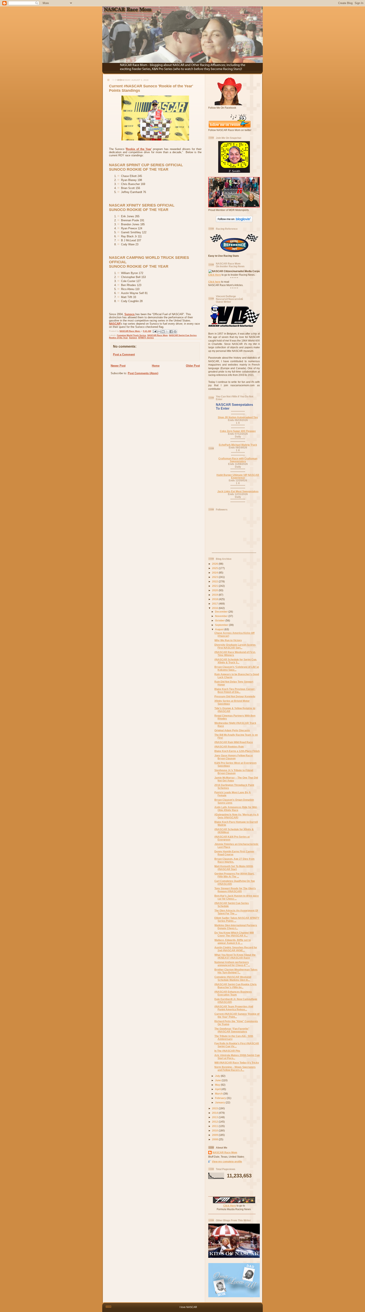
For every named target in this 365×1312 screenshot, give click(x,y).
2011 (215, 1126)
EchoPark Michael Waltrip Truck (238, 444)
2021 (215, 585)
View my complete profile (227, 1161)
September (222, 625)
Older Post (193, 365)
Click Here (214, 274)
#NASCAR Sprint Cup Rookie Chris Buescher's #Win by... (235, 986)
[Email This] (159, 331)
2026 (215, 563)
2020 (215, 590)
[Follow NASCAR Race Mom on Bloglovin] (234, 221)
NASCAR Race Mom (157, 335)
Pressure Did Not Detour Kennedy (234, 696)
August (219, 629)
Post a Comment (124, 354)
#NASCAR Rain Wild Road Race (233, 742)
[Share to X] (167, 331)
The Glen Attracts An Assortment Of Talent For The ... (236, 912)
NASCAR (114, 323)
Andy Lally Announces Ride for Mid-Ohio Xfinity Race (235, 808)
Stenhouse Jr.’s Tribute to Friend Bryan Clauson (233, 772)
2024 (215, 572)
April (218, 1089)
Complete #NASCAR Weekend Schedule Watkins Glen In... (232, 978)
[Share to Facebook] (171, 331)
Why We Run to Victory (228, 640)
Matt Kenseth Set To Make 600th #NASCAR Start (233, 868)
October (220, 620)
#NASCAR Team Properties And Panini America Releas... (233, 1008)
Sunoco (129, 314)
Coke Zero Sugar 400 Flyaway (238, 431)
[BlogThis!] (163, 331)
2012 (215, 1121)
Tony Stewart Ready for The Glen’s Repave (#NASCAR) (235, 890)
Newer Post (118, 365)
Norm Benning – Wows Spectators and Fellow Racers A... (235, 1068)
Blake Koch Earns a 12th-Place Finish (237, 751)
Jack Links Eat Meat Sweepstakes (238, 491)
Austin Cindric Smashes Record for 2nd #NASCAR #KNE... (235, 949)
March (219, 1093)
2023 (215, 577)
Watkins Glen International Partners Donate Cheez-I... (235, 927)
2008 (215, 1139)
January (220, 1102)
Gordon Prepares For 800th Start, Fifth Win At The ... (234, 875)
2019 (215, 594)
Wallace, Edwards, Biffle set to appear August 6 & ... (232, 941)
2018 (215, 599)
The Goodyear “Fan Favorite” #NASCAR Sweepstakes (231, 1030)
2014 (215, 1112)
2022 (215, 581)
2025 (215, 568)
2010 (215, 1130)
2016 (215, 608)
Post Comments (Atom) (143, 373)
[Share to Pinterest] (175, 331)
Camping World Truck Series (131, 335)
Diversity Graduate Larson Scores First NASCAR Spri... (235, 646)
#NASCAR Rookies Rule (229, 746)
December (221, 611)
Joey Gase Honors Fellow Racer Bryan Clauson (233, 757)
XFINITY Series (146, 337)
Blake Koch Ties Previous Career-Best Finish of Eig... (234, 690)
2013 (215, 1117)
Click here (214, 281)
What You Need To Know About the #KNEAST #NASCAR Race (235, 956)
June (218, 1080)
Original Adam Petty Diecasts (232, 730)
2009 (215, 1135)
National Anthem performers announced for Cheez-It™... (232, 963)
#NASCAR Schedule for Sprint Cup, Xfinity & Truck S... (235, 661)
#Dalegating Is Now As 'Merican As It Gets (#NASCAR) (236, 816)
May (218, 1084)
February (221, 1098)
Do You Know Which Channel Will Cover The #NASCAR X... (234, 934)
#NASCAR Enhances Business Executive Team (233, 993)
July (218, 1075)
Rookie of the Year (138, 149)
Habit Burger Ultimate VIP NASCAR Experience (238, 476)
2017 (215, 603)
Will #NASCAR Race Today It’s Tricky (236, 1062)
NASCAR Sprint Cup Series (183, 335)
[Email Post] (154, 331)
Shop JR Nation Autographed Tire (238, 417)
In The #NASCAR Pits (227, 1050)
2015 (215, 1108)
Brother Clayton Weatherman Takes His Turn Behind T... (235, 971)
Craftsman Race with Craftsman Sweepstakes (237, 460)
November (221, 616)
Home (155, 365)
